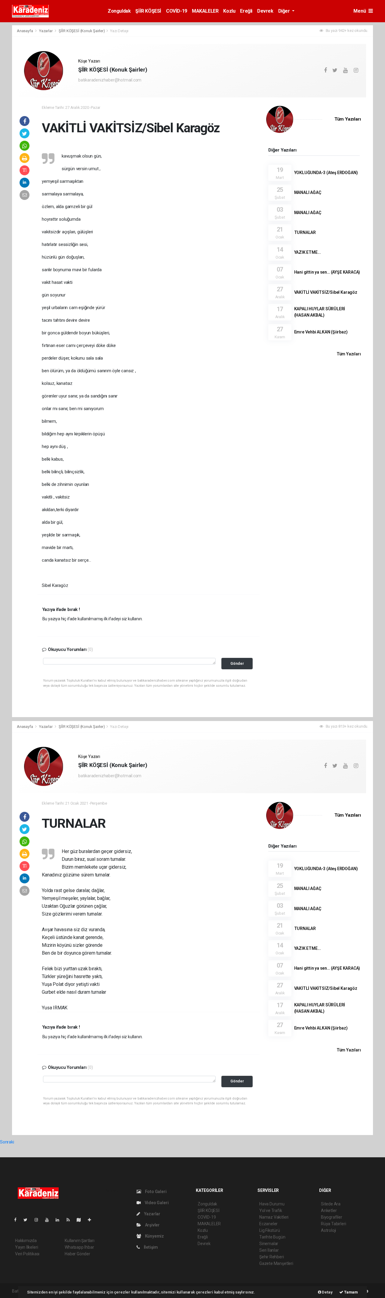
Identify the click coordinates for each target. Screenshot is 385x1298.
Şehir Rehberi (271, 1256)
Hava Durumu (272, 1203)
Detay (327, 1292)
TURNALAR (305, 232)
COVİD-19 (176, 11)
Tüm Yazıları (347, 119)
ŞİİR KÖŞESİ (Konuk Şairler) (82, 31)
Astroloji (328, 1230)
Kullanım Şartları (79, 1240)
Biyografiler (331, 1217)
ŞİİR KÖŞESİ (148, 11)
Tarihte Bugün (272, 1237)
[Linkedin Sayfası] (60, 1219)
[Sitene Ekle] (92, 1219)
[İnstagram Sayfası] (39, 1219)
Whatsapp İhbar (79, 1247)
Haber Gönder (77, 1253)
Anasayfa (25, 31)
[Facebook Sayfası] (17, 1219)
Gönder (237, 663)
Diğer (284, 11)
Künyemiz (154, 1236)
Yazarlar (46, 31)
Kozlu (229, 11)
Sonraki (7, 1142)
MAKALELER (205, 11)
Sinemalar (268, 1243)
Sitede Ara (330, 1203)
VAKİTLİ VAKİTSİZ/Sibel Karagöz (325, 292)
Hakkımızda (26, 1240)
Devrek (265, 11)
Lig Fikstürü (269, 1230)
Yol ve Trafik (270, 1210)
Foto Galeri (155, 1191)
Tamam (350, 1292)
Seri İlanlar (269, 1250)
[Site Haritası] (81, 1219)
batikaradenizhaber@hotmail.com (109, 80)
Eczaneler (268, 1223)
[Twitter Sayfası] (27, 1219)
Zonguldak (119, 11)
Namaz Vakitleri (273, 1217)
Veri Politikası (27, 1253)
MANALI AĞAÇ (307, 192)
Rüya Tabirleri (333, 1223)
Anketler (329, 1210)
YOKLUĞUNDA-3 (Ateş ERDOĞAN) (326, 172)
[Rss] (70, 1219)
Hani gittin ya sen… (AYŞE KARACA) (327, 272)
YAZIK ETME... (307, 252)
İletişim (150, 1247)
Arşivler (152, 1225)
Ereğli (246, 11)
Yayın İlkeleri (26, 1247)
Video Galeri (156, 1202)
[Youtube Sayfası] (49, 1219)
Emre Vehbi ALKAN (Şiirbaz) (321, 332)
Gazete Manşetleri (276, 1263)
